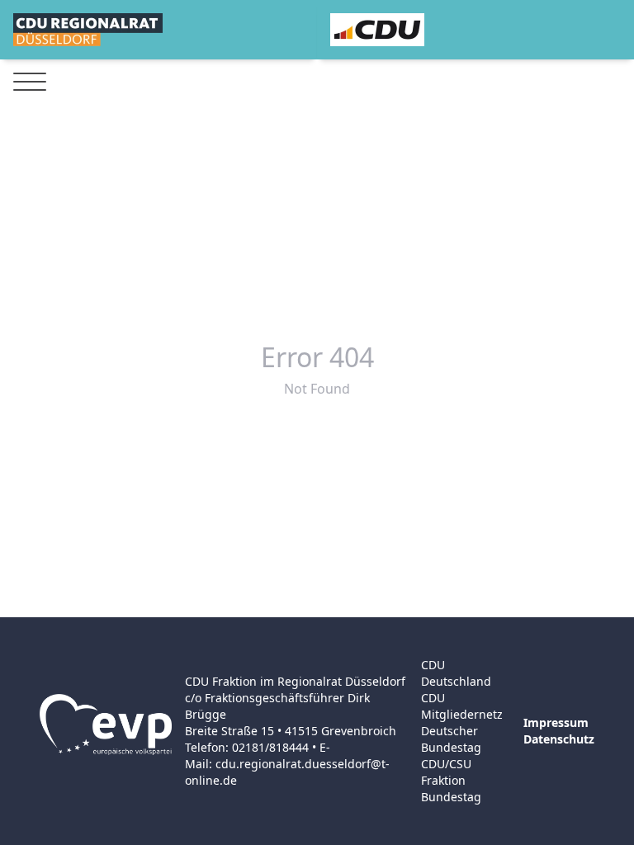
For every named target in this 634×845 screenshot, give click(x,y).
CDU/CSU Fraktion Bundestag (451, 780)
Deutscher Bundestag (451, 739)
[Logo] (88, 29)
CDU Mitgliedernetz (462, 706)
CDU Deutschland (456, 673)
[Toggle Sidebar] (29, 82)
